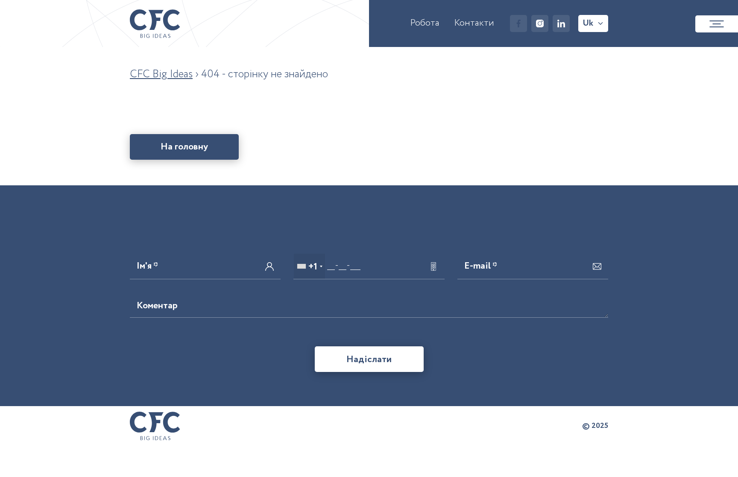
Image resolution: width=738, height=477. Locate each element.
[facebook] (518, 23)
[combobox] (309, 266)
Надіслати (369, 359)
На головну (184, 147)
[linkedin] (561, 23)
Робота (424, 23)
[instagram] (539, 23)
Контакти (474, 23)
